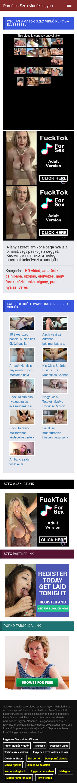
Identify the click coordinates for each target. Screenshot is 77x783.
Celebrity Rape (13, 758)
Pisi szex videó (59, 745)
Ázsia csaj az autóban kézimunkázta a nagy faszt (53, 341)
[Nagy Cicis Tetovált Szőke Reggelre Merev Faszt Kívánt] (55, 385)
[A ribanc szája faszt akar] (22, 448)
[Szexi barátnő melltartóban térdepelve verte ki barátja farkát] (22, 417)
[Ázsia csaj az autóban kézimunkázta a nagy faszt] (55, 323)
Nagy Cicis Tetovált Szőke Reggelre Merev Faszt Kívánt (53, 403)
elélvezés (46, 276)
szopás (30, 276)
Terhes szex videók (16, 752)
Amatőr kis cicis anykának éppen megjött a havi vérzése (21, 372)
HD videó (32, 270)
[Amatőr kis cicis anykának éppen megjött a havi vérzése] (22, 354)
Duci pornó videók (56, 758)
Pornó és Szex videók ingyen (28, 5)
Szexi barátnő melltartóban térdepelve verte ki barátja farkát (22, 435)
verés (23, 287)
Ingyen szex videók (42, 771)
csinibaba (14, 276)
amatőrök (50, 270)
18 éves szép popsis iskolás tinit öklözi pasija (22, 339)
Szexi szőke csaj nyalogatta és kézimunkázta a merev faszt (21, 403)
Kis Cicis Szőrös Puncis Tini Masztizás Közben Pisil (55, 372)
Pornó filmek (44, 778)
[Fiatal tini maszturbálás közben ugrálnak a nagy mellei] (55, 417)
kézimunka (25, 281)
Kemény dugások (15, 771)
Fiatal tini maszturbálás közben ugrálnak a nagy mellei (55, 435)
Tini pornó (34, 758)
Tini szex (39, 745)
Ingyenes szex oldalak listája (50, 752)
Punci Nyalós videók (16, 745)
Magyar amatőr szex (18, 778)
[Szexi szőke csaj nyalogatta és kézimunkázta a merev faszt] (22, 385)
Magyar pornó (12, 765)
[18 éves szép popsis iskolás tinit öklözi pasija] (22, 323)
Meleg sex (65, 771)
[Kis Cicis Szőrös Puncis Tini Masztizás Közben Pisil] (55, 354)
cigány (42, 281)
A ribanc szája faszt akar (19, 461)
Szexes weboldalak (38, 765)
